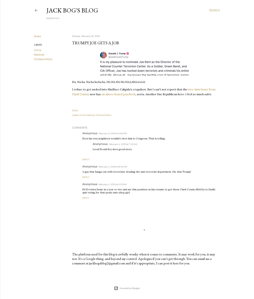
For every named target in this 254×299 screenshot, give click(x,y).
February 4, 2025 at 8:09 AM (112, 166)
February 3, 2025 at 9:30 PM (112, 133)
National (39, 54)
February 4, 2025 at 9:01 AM (112, 184)
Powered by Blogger (130, 288)
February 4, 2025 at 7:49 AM (123, 144)
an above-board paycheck (118, 94)
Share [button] (37, 36)
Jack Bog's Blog (72, 10)
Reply (85, 159)
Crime (37, 50)
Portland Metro (43, 59)
